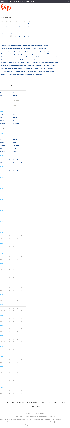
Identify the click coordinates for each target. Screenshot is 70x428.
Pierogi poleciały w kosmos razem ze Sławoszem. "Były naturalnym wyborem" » (24, 48)
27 (20, 36)
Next (23, 1)
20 (20, 33)
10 (6, 30)
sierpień (15, 95)
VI (21, 159)
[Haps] (6, 11)
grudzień (15, 129)
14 (24, 30)
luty (1, 95)
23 (2, 36)
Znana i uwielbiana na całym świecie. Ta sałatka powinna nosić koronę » (22, 74)
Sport (10, 1)
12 (15, 30)
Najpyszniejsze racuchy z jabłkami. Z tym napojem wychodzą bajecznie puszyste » (25, 45)
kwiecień (2, 101)
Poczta (65, 1)
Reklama (21, 416)
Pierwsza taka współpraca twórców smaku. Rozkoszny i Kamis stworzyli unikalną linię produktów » (30, 56)
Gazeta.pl (62, 402)
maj (1, 104)
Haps (48, 402)
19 (15, 33)
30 (2, 39)
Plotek (28, 1)
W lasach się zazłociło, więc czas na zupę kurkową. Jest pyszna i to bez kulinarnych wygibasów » (29, 62)
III (9, 159)
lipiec (14, 92)
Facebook (38, 406)
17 (6, 33)
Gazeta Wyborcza (34, 402)
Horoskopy (25, 402)
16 (2, 33)
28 (24, 36)
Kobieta (15, 1)
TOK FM (18, 402)
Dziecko (33, 1)
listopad (15, 126)
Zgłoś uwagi (52, 416)
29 (28, 36)
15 (28, 30)
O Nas (17, 416)
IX (9, 162)
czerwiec (2, 106)
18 (11, 33)
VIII (5, 162)
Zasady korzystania (42, 416)
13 (20, 30)
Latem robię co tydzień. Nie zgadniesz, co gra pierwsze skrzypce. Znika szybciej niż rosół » (27, 71)
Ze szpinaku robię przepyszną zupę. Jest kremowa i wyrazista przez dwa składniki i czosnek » (28, 54)
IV (13, 159)
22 (28, 33)
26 (15, 36)
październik (16, 123)
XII (22, 162)
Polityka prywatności (30, 416)
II (4, 159)
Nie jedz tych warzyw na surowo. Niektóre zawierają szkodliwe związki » (22, 59)
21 (24, 33)
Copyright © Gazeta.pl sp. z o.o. (35, 413)
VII (1, 162)
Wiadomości (4, 1)
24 (6, 36)
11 (11, 30)
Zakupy (43, 402)
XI (17, 162)
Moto (19, 1)
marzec (2, 98)
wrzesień (15, 120)
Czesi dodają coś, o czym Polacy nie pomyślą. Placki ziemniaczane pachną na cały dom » (27, 51)
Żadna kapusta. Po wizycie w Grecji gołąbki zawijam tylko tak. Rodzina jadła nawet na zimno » (28, 65)
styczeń (2, 92)
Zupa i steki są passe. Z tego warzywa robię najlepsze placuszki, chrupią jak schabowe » (27, 68)
